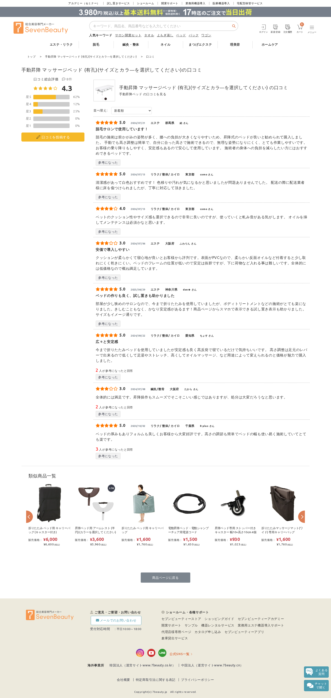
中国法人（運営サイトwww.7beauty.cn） (212, 665)
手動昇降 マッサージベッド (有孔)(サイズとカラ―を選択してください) (193, 87)
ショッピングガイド (219, 619)
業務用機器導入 (196, 3)
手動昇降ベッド (130, 94)
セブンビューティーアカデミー (261, 619)
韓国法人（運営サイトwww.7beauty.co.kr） (142, 665)
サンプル (191, 625)
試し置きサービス (118, 3)
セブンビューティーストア (181, 619)
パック (194, 35)
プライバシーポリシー (197, 680)
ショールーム (145, 3)
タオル (149, 35)
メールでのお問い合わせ (118, 620)
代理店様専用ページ (176, 632)
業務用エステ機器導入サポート (261, 625)
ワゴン (206, 35)
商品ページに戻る (165, 577)
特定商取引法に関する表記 (155, 680)
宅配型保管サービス (250, 3)
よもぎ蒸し (165, 35)
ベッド (181, 35)
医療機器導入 (221, 3)
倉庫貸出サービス (174, 638)
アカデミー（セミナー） (84, 3)
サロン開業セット (128, 35)
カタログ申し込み (208, 632)
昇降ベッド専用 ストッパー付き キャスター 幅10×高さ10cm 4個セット (235, 532)
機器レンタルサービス (217, 625)
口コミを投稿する (56, 137)
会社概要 (123, 680)
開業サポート (169, 3)
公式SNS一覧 (180, 654)
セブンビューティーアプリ (244, 632)
